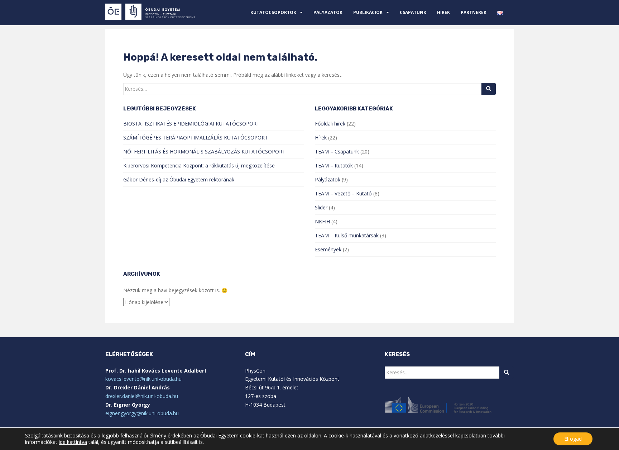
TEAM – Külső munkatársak (347, 235)
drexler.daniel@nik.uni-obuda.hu (141, 396)
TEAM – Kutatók (334, 165)
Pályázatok (327, 12)
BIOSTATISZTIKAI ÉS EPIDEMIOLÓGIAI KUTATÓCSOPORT (191, 123)
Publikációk (368, 12)
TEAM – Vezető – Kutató (343, 193)
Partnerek (473, 12)
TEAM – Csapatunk (337, 151)
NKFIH (322, 221)
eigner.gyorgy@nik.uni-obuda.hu (142, 413)
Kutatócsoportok (273, 12)
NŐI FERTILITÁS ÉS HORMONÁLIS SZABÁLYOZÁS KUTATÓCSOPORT (204, 151)
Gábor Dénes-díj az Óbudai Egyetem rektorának (178, 179)
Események (328, 249)
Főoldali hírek (330, 123)
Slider (321, 207)
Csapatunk (413, 12)
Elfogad (573, 438)
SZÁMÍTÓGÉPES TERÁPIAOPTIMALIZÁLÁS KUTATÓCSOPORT (195, 137)
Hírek (443, 12)
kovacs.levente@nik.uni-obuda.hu (143, 378)
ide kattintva (73, 442)
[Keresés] (488, 89)
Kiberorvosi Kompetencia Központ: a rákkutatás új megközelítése (199, 165)
